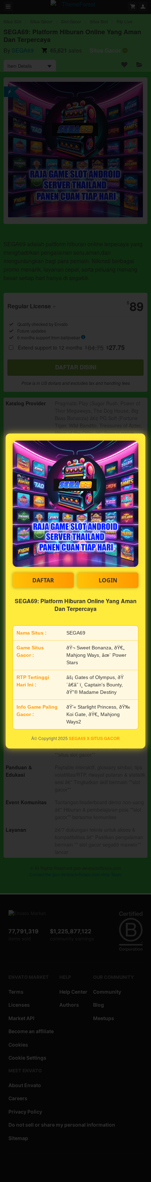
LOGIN (108, 580)
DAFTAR (43, 580)
